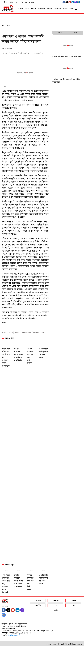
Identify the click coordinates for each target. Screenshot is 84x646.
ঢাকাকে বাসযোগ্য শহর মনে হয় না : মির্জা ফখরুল (30, 356)
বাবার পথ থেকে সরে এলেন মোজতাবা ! (67, 56)
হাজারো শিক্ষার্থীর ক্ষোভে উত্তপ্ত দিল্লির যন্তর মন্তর (66, 80)
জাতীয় (27, 9)
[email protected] (14, 635)
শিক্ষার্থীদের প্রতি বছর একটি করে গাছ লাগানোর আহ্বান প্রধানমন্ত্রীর (6, 357)
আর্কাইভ (56, 610)
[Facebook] (63, 2)
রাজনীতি (33, 9)
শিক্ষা (71, 9)
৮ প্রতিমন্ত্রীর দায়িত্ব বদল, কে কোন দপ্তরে (43, 353)
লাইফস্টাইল (38, 605)
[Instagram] (75, 2)
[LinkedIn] (72, 2)
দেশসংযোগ (41, 9)
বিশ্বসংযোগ (57, 9)
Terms (55, 644)
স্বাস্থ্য (56, 605)
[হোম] (3, 26)
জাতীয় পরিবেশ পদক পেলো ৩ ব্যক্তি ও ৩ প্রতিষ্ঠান (18, 354)
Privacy (48, 644)
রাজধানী (49, 9)
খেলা (74, 605)
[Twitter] (66, 2)
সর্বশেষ (20, 9)
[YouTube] (69, 2)
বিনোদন (65, 9)
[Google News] (78, 2)
